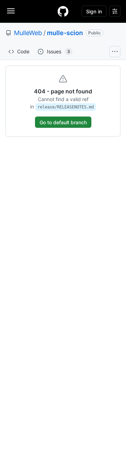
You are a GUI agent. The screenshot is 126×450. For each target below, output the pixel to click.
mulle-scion (65, 33)
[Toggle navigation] (11, 11)
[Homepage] (63, 11)
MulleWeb (28, 33)
